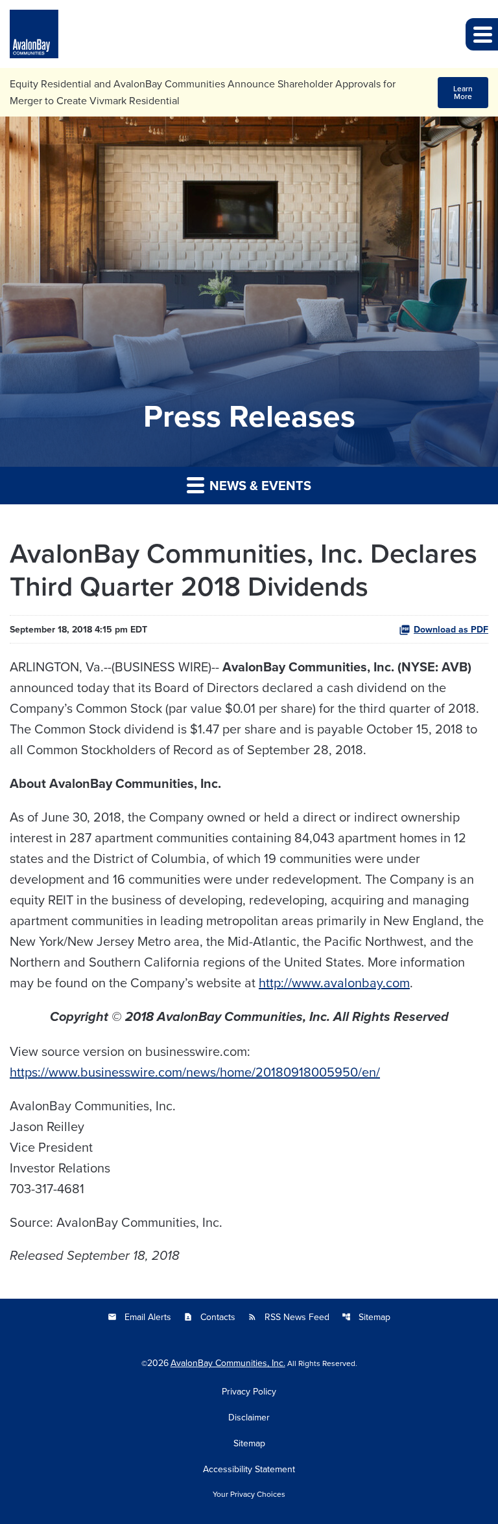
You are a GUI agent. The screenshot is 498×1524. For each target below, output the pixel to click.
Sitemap (366, 1316)
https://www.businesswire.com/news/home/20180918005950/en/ (195, 1071)
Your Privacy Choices (249, 1494)
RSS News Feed (288, 1316)
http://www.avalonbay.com (334, 982)
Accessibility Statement (249, 1469)
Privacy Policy (249, 1391)
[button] (482, 34)
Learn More (463, 92)
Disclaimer (249, 1417)
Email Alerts (139, 1316)
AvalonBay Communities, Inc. (228, 1362)
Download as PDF (451, 629)
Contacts (209, 1316)
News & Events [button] (258, 485)
